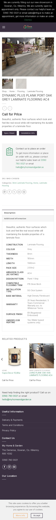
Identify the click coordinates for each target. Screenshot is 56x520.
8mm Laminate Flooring (22, 183)
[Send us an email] (14, 467)
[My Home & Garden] (28, 27)
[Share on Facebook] (9, 192)
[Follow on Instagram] (9, 467)
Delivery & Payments (12, 420)
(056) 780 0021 (10, 396)
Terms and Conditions (13, 425)
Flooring (21, 91)
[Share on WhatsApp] (4, 192)
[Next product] (4, 108)
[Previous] (6, 57)
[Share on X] (14, 192)
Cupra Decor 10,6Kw (11, 373)
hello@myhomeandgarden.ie (30, 167)
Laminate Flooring (35, 91)
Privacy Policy (9, 430)
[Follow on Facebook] (4, 467)
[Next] (49, 57)
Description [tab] (9, 213)
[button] (3, 27)
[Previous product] (10, 108)
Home (12, 91)
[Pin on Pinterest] (24, 192)
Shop (4, 91)
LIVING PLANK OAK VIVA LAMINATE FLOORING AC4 (40, 374)
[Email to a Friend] (19, 192)
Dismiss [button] (28, 19)
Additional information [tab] (15, 218)
